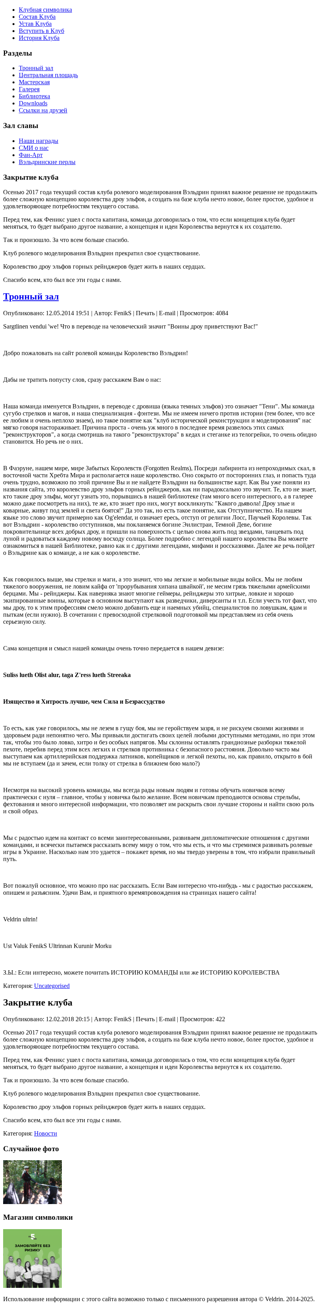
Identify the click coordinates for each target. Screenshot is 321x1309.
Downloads (33, 103)
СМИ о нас (34, 147)
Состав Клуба (37, 16)
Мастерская (34, 82)
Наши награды (38, 140)
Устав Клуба (35, 23)
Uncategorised (52, 985)
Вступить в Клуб (41, 30)
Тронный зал (36, 68)
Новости (45, 1133)
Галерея (29, 89)
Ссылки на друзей (43, 110)
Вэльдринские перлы (47, 162)
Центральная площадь (48, 75)
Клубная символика (45, 9)
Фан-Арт (31, 155)
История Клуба (39, 37)
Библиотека (34, 96)
